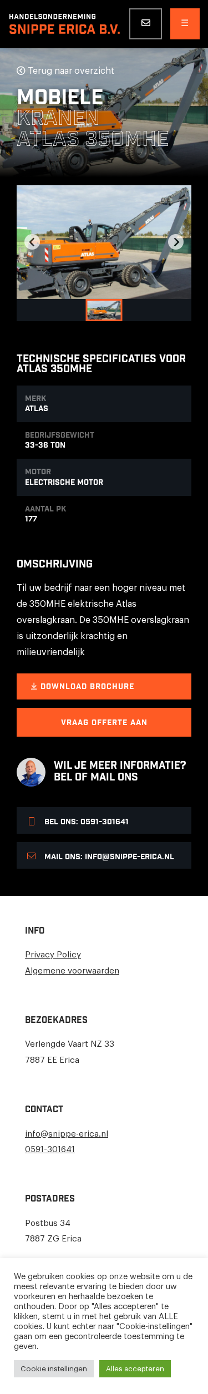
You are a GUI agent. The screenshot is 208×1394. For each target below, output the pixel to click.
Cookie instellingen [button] (54, 1368)
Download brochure (86, 687)
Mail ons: (108, 857)
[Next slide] (176, 242)
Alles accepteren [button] (135, 1368)
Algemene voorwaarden (72, 971)
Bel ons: (85, 822)
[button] (104, 310)
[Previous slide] (32, 242)
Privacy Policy (53, 955)
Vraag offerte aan (104, 723)
